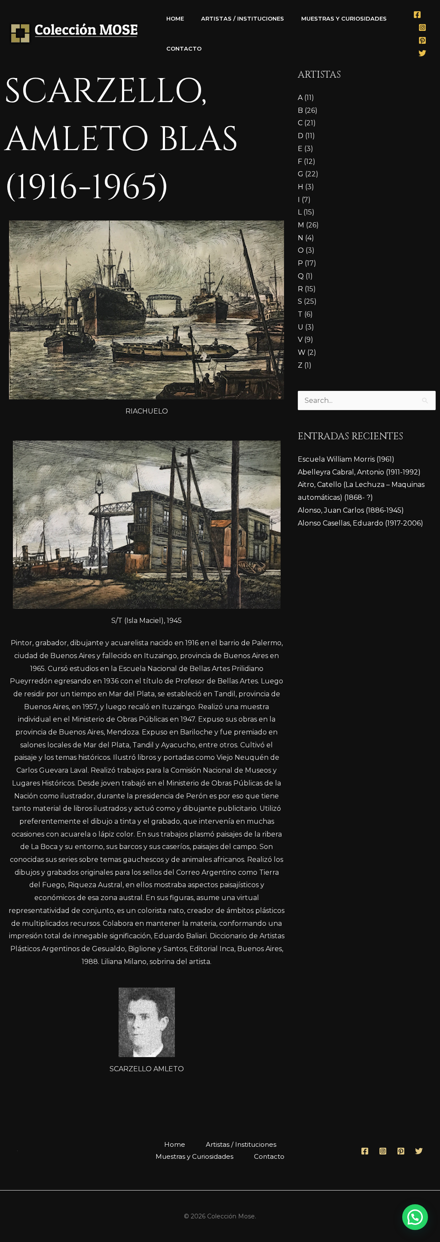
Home (175, 18)
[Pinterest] (422, 40)
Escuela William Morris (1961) (346, 459)
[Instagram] (422, 27)
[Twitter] (422, 53)
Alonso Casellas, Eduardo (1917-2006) (360, 523)
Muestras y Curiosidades (344, 18)
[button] (415, 1217)
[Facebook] (417, 14)
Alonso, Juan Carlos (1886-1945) (351, 510)
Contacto (184, 48)
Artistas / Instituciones (242, 18)
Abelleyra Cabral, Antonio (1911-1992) (359, 472)
